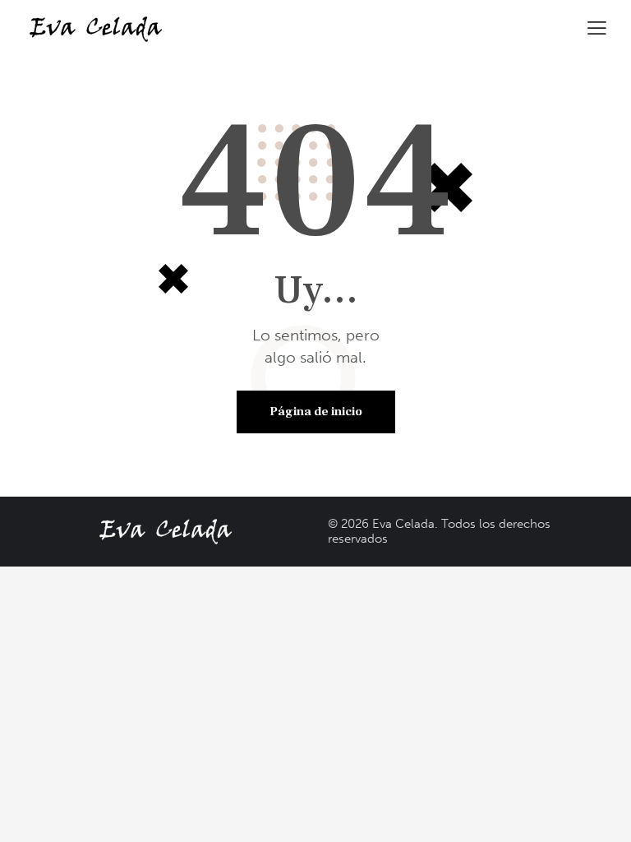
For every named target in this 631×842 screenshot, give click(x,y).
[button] (596, 27)
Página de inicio (315, 411)
